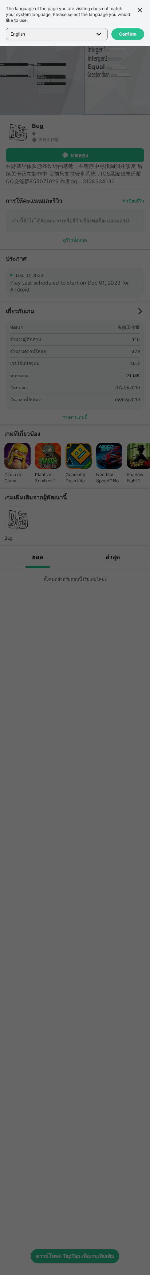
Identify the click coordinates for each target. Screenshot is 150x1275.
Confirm (128, 34)
